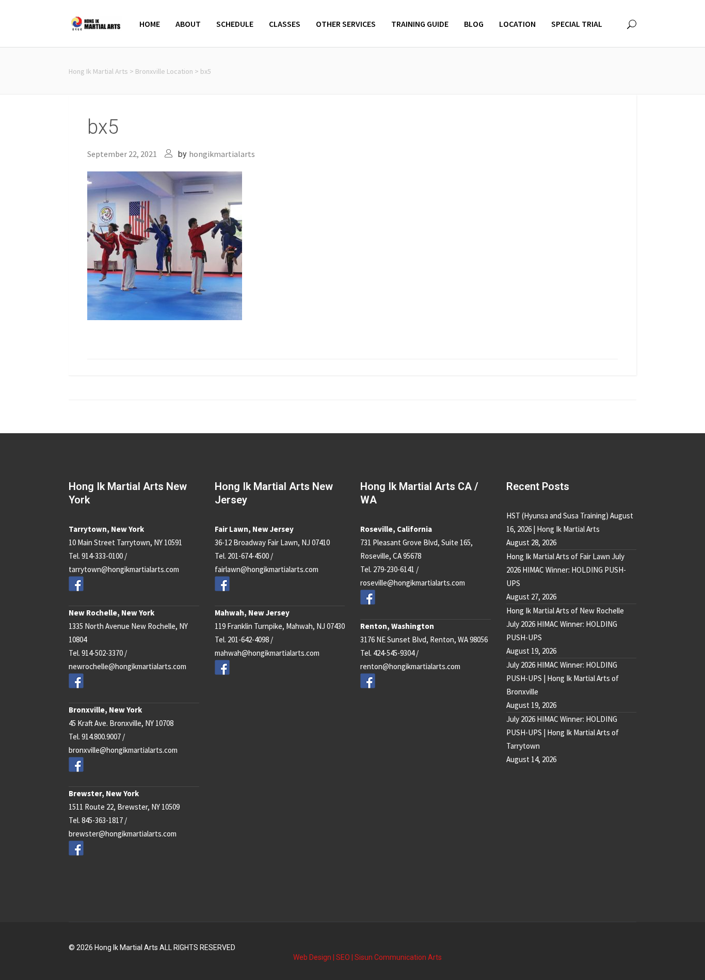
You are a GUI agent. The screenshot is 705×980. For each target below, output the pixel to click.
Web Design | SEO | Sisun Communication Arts (367, 957)
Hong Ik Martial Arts (98, 71)
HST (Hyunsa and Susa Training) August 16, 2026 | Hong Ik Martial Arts (569, 522)
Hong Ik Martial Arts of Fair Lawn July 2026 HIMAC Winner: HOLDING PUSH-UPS (566, 569)
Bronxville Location (164, 71)
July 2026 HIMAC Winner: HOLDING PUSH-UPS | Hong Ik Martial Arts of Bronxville (562, 678)
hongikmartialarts (222, 154)
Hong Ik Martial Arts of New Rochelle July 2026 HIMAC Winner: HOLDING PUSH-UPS (565, 624)
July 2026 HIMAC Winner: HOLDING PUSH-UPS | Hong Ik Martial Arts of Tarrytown (562, 732)
